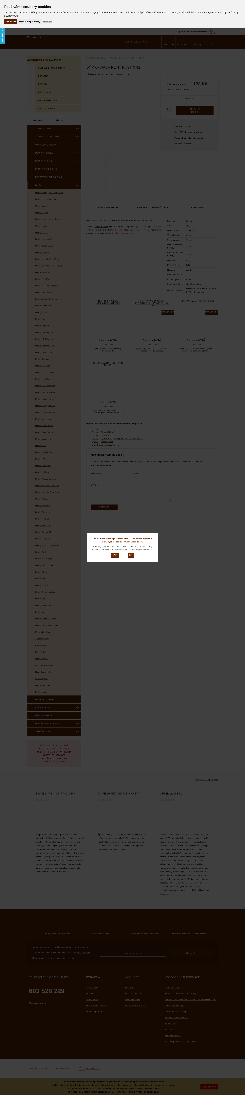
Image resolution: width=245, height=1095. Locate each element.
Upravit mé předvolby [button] (29, 21)
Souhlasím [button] (11, 21)
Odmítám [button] (47, 21)
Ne (131, 555)
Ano (114, 555)
